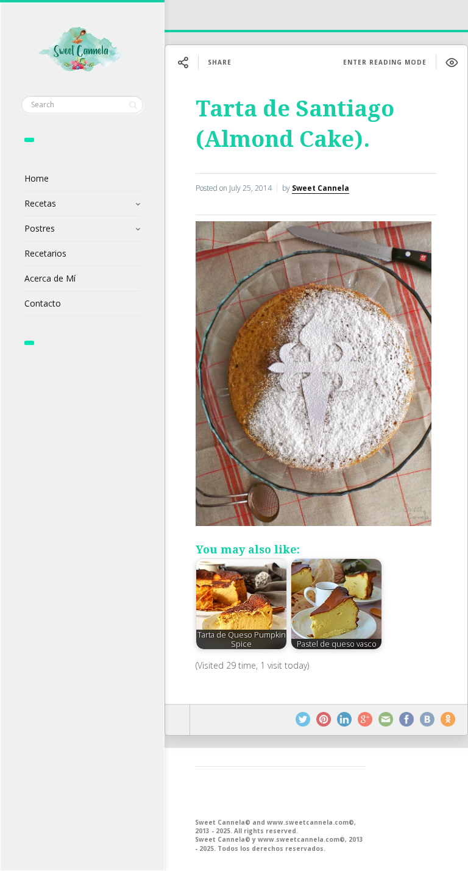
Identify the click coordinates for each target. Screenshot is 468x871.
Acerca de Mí (50, 278)
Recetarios (45, 253)
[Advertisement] (280, 791)
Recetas (40, 203)
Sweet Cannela (320, 188)
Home (36, 178)
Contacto (42, 303)
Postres (39, 228)
